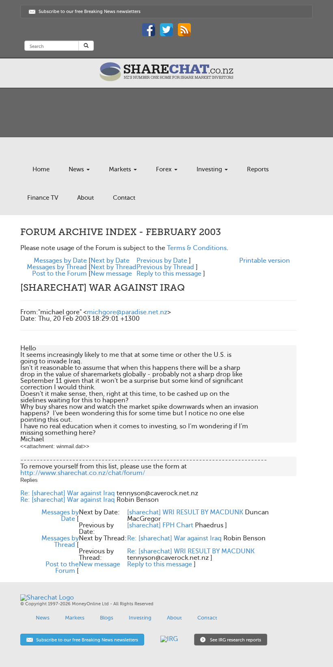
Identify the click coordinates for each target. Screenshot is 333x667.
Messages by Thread (57, 267)
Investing (210, 169)
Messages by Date (60, 260)
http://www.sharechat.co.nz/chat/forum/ (82, 473)
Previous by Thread (165, 267)
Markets (121, 169)
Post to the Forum (59, 273)
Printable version (264, 260)
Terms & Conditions (197, 248)
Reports (258, 169)
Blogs (106, 618)
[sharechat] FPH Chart (160, 525)
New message (111, 273)
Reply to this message (168, 273)
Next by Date (110, 260)
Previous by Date (161, 260)
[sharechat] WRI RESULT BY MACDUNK (185, 512)
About (85, 197)
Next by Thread (113, 267)
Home (41, 169)
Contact (124, 197)
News (77, 169)
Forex (164, 169)
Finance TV (42, 197)
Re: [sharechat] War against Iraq (67, 493)
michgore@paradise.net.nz (127, 312)
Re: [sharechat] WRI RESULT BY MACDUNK (191, 551)
